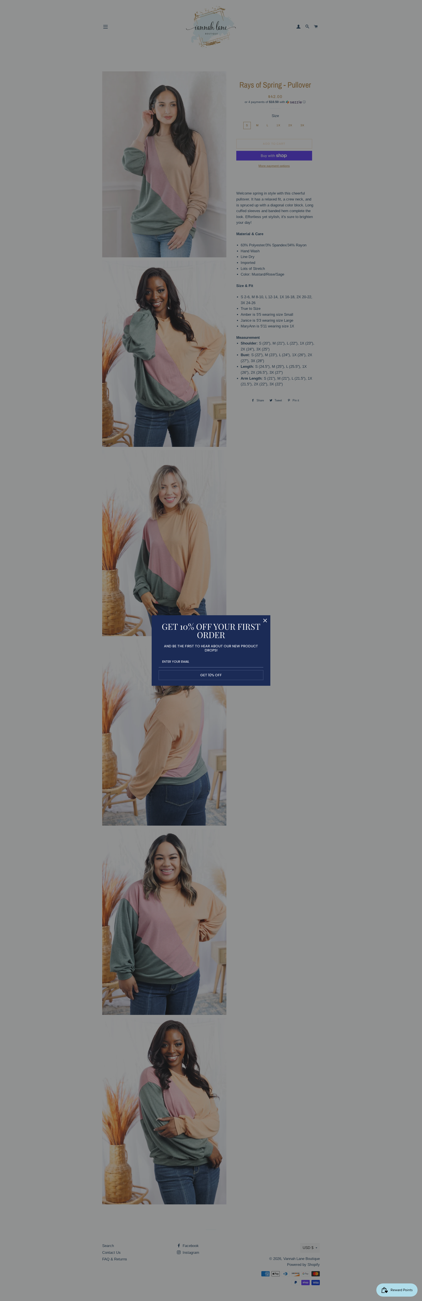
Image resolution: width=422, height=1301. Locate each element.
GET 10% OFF (211, 675)
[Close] (265, 620)
